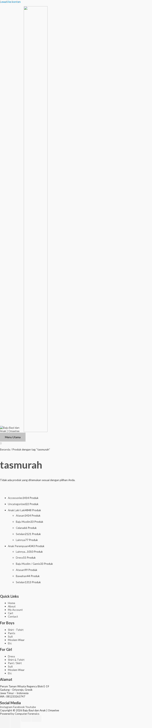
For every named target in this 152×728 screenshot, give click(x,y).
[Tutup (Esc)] (36, 718)
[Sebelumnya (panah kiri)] (5, 725)
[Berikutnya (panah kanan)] (15, 725)
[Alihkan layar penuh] (15, 718)
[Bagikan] (26, 718)
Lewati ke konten (10, 1)
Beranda (5, 449)
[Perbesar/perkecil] (5, 718)
